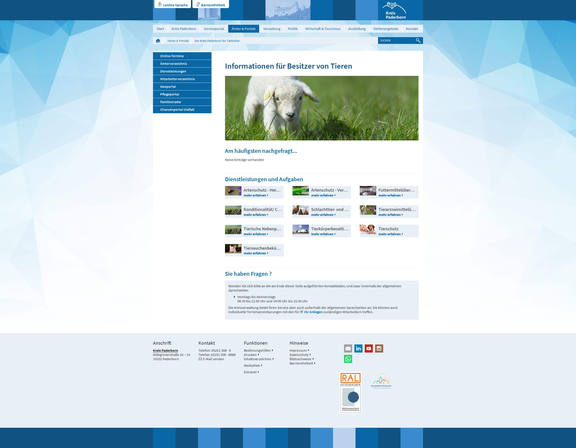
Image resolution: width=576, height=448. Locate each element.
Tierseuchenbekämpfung (267, 248)
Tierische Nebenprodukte (268, 228)
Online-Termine (172, 56)
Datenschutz (299, 354)
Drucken (250, 354)
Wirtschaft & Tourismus (323, 28)
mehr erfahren (255, 195)
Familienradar (170, 102)
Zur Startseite (158, 40)
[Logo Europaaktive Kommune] (381, 381)
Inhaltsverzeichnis (257, 359)
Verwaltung (271, 28)
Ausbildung (357, 28)
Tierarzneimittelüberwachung (406, 209)
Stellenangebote (385, 28)
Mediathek (252, 365)
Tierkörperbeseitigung (332, 228)
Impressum (298, 350)
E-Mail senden (213, 359)
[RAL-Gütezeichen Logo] (351, 393)
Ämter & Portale (244, 28)
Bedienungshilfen (257, 350)
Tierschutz (388, 228)
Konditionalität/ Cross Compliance (276, 209)
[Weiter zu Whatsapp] (381, 359)
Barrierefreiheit (213, 5)
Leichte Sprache (175, 5)
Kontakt (412, 28)
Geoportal (168, 86)
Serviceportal (214, 28)
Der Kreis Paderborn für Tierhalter (217, 41)
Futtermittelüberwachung (403, 190)
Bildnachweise (300, 359)
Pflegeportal (169, 94)
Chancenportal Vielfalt (177, 109)
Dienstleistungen (173, 71)
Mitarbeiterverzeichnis (177, 79)
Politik (293, 28)
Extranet (250, 372)
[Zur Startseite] (400, 10)
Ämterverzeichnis (173, 63)
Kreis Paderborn (184, 28)
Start (160, 28)
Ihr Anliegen (313, 312)
